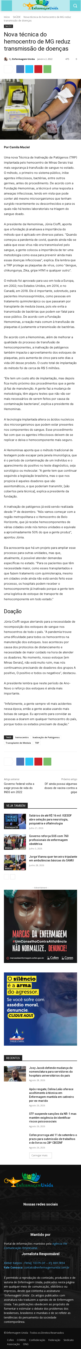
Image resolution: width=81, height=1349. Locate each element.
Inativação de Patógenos (46, 737)
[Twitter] (29, 69)
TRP (37, 742)
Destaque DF (11, 827)
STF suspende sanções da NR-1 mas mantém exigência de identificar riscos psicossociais (52, 1117)
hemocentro (22, 737)
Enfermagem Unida (23, 58)
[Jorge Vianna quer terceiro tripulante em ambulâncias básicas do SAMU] (15, 862)
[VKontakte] (55, 1216)
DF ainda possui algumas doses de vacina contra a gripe (60, 788)
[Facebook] (20, 69)
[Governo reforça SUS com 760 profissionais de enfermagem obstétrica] (15, 842)
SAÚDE (16, 17)
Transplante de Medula (18, 742)
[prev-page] (6, 876)
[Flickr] (36, 1216)
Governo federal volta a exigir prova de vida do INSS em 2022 (19, 788)
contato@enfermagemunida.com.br (46, 1267)
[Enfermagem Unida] (6, 59)
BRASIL (8, 848)
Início (7, 17)
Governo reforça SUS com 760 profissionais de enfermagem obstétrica (48, 839)
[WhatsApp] (47, 69)
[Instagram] (45, 1216)
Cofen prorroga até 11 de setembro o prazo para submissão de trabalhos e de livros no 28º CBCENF (53, 1138)
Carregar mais (39, 1155)
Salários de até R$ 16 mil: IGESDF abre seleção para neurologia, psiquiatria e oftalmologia (50, 819)
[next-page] (12, 876)
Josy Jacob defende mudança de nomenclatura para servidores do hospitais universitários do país (51, 1071)
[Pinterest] (38, 69)
